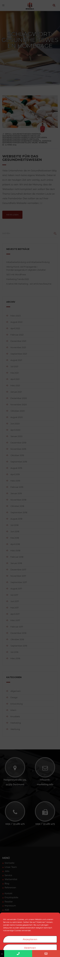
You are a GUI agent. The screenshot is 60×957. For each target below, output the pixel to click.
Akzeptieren (30, 939)
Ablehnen (30, 947)
